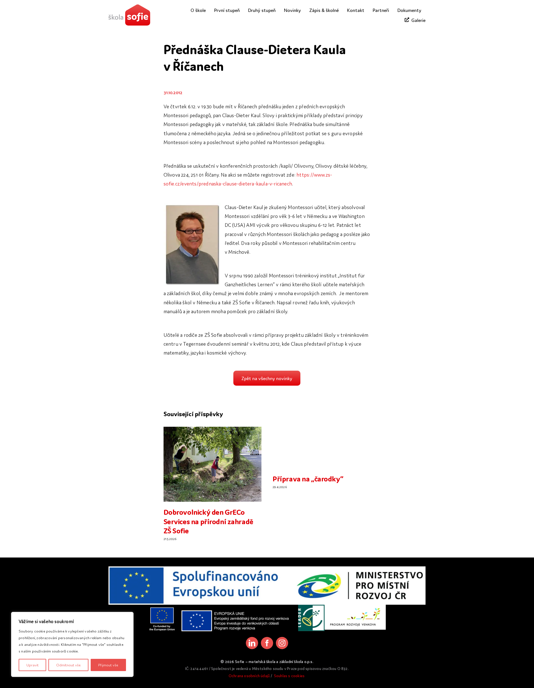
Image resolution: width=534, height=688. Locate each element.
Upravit (32, 664)
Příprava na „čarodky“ (308, 478)
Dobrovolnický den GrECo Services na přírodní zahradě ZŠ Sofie (208, 521)
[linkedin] (252, 643)
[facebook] (267, 643)
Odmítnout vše (68, 664)
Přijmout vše (108, 664)
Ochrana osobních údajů (249, 675)
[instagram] (282, 643)
